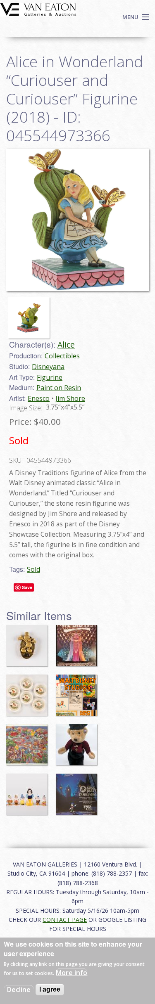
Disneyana (48, 366)
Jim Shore (70, 398)
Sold (33, 569)
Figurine (49, 377)
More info (71, 972)
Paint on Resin (58, 387)
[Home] (38, 8)
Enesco (39, 398)
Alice (66, 344)
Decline (19, 989)
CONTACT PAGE (65, 919)
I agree (49, 989)
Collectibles (62, 355)
